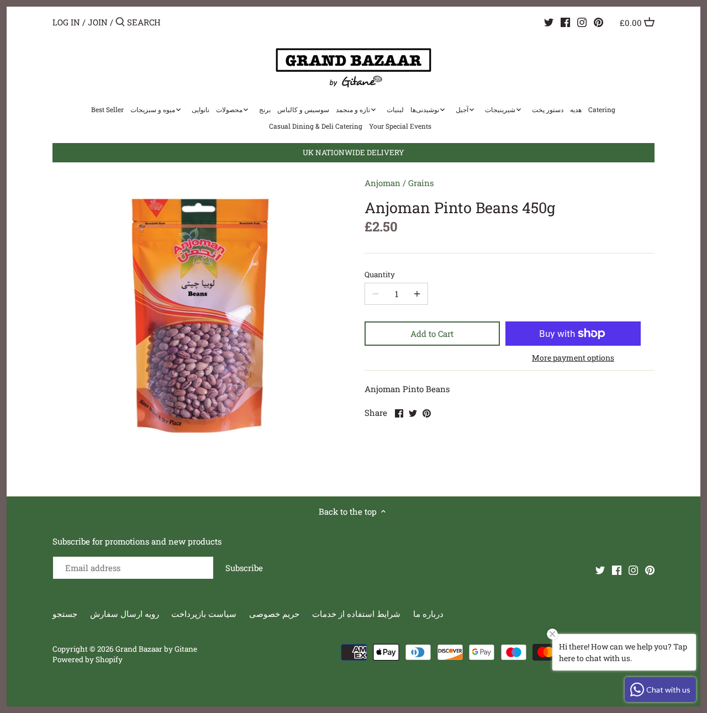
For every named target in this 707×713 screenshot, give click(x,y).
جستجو (64, 613)
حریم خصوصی (274, 613)
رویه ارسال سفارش (124, 613)
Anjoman (382, 182)
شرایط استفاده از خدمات (356, 613)
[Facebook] (565, 21)
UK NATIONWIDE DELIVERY (353, 152)
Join (98, 22)
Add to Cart (431, 333)
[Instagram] (582, 21)
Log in (66, 22)
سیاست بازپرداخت (203, 613)
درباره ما (428, 613)
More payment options (573, 357)
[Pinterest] (598, 21)
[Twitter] (548, 21)
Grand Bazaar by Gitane (156, 649)
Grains (421, 182)
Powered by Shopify (87, 659)
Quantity (380, 274)
